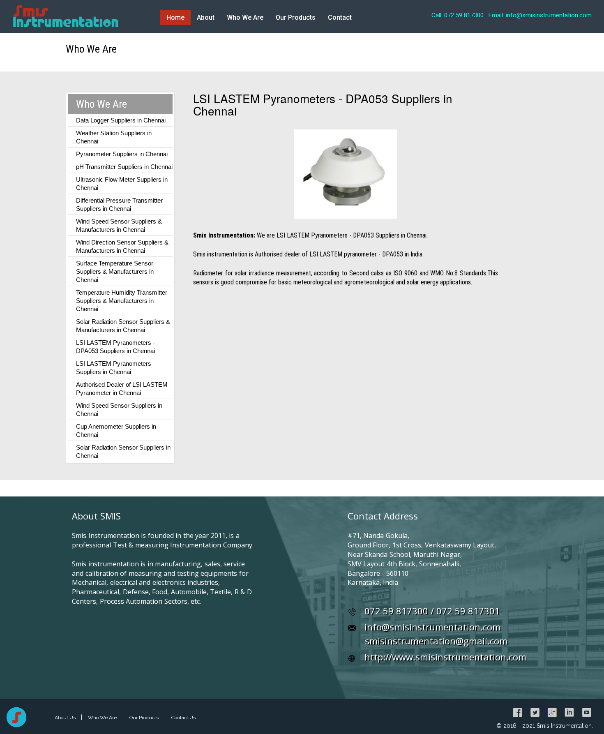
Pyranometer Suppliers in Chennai (122, 153)
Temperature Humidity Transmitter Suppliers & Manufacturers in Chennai (121, 300)
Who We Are (245, 17)
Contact (340, 17)
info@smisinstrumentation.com (432, 627)
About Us (66, 717)
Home (175, 17)
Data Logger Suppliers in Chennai (121, 120)
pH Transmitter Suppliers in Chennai (124, 166)
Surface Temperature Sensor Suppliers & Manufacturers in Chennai (115, 271)
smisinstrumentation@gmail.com (436, 641)
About (205, 17)
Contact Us (183, 717)
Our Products (296, 17)
